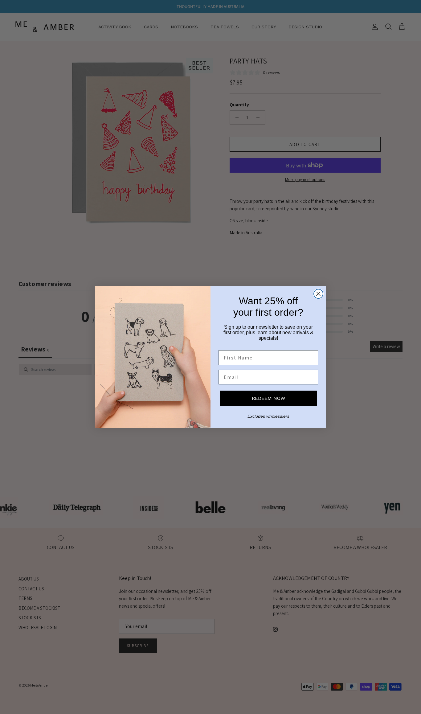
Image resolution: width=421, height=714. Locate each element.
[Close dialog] (318, 293)
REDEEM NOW (268, 398)
